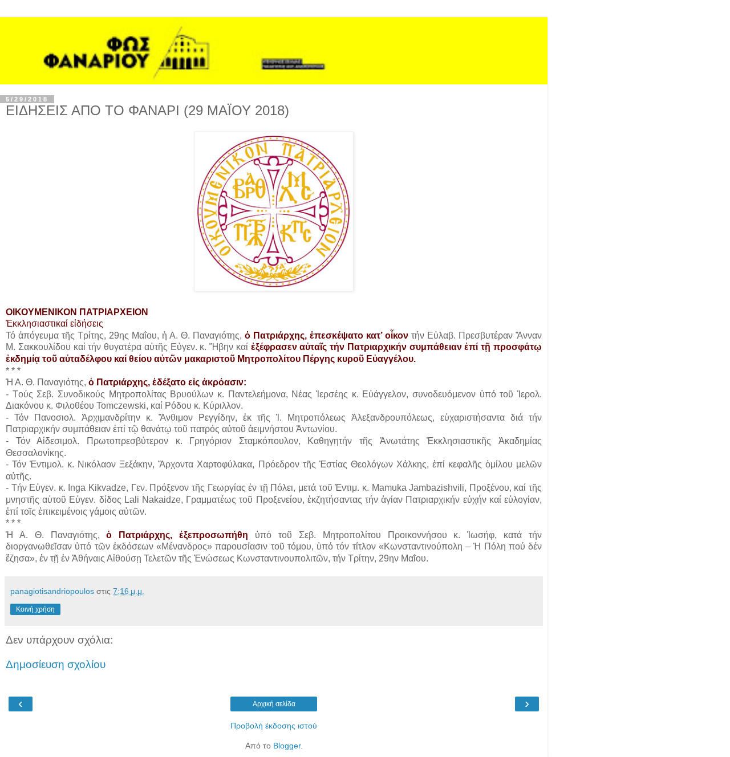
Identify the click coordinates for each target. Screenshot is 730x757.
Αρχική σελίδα (274, 704)
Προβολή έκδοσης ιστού (273, 725)
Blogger (287, 745)
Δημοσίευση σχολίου (56, 664)
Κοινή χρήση (35, 609)
